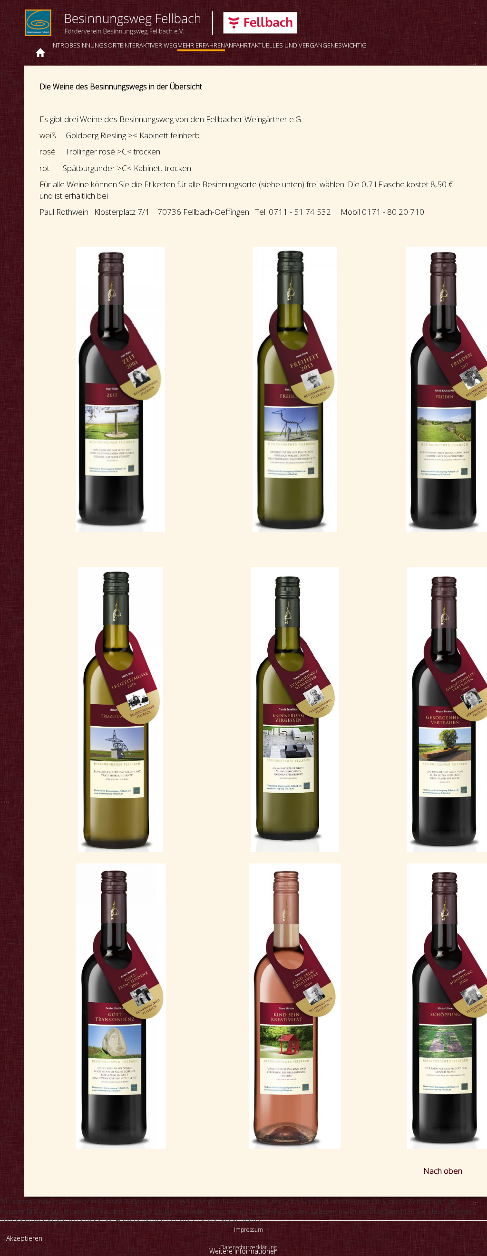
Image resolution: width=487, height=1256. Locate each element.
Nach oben (442, 1170)
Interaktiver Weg (150, 45)
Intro (60, 45)
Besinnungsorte (96, 45)
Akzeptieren (24, 1238)
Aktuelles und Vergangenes (296, 45)
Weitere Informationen (243, 1251)
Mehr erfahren (201, 45)
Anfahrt (238, 45)
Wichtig (354, 45)
